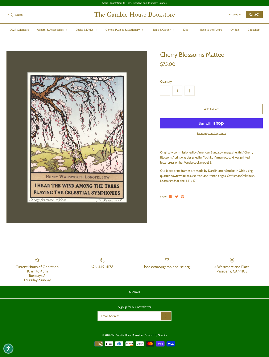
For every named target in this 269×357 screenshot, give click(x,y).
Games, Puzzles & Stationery (124, 29)
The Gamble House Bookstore (127, 335)
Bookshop (254, 29)
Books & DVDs (86, 29)
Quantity (166, 81)
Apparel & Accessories (52, 29)
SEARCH (134, 292)
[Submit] (166, 316)
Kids (187, 29)
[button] (8, 349)
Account (233, 14)
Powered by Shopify (156, 335)
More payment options (211, 133)
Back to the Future (211, 29)
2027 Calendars (19, 29)
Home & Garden (163, 29)
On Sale (235, 29)
